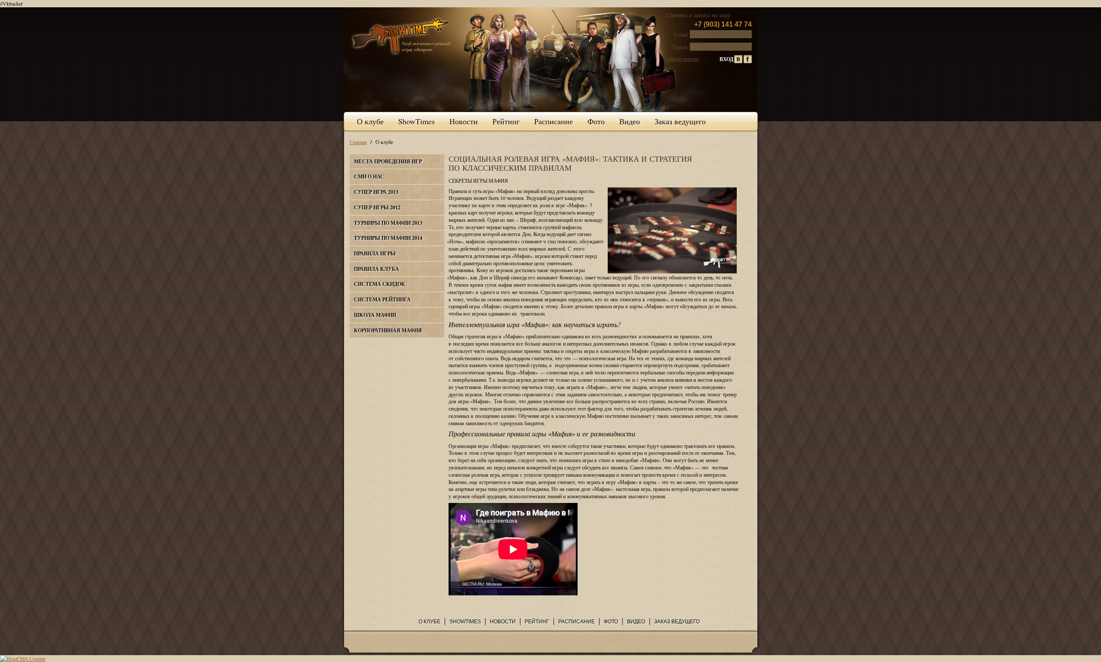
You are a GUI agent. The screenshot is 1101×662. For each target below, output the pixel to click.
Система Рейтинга (382, 299)
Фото (596, 121)
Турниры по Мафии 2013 (388, 223)
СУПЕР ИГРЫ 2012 (377, 207)
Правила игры (375, 253)
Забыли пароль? (683, 58)
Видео (629, 121)
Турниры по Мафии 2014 (388, 238)
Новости (463, 121)
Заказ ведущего (680, 121)
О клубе (370, 121)
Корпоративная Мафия (388, 330)
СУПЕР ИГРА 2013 (376, 192)
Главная (358, 141)
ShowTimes (416, 121)
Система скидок (379, 284)
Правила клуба (376, 269)
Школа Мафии (375, 315)
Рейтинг (506, 121)
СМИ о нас (369, 176)
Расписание (553, 121)
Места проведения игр (388, 161)
